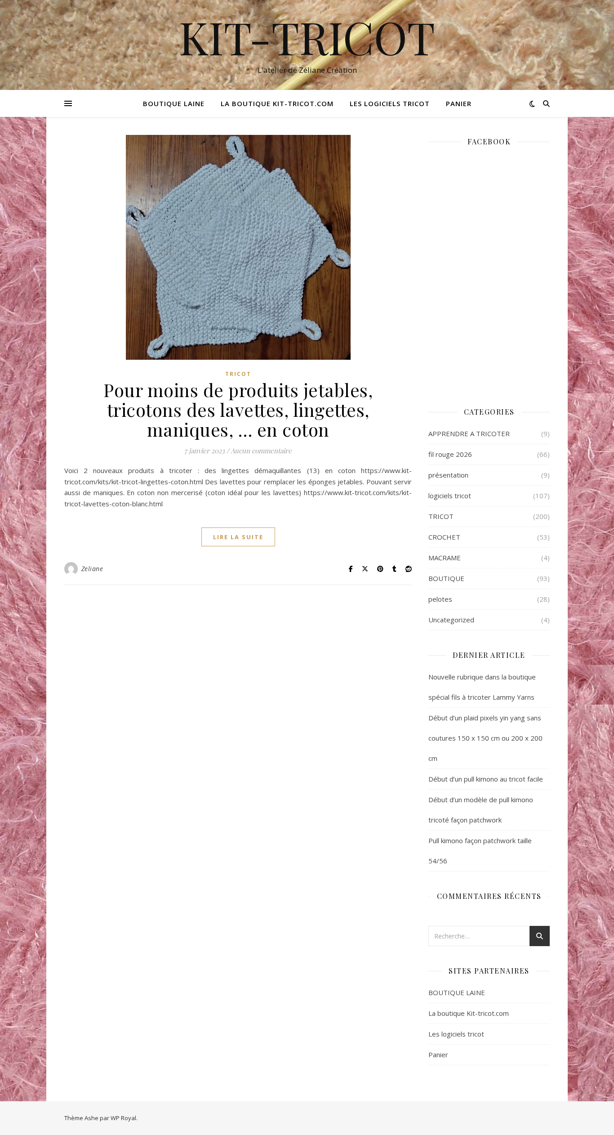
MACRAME (444, 557)
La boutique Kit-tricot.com (277, 103)
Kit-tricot (307, 36)
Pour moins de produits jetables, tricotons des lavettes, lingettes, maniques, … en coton (238, 409)
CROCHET (444, 536)
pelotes (440, 598)
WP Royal (123, 1118)
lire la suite (238, 537)
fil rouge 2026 (450, 454)
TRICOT (238, 374)
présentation (448, 474)
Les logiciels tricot (390, 103)
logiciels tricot (449, 495)
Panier (459, 103)
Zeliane (92, 568)
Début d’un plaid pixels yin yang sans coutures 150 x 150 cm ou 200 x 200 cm (485, 738)
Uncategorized (451, 619)
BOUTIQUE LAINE (174, 103)
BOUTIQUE (446, 578)
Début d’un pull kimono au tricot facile (485, 778)
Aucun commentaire (261, 450)
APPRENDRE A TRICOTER (469, 433)
